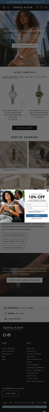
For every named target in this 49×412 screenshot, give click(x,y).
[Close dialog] (47, 191)
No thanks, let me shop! (37, 218)
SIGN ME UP (36, 215)
